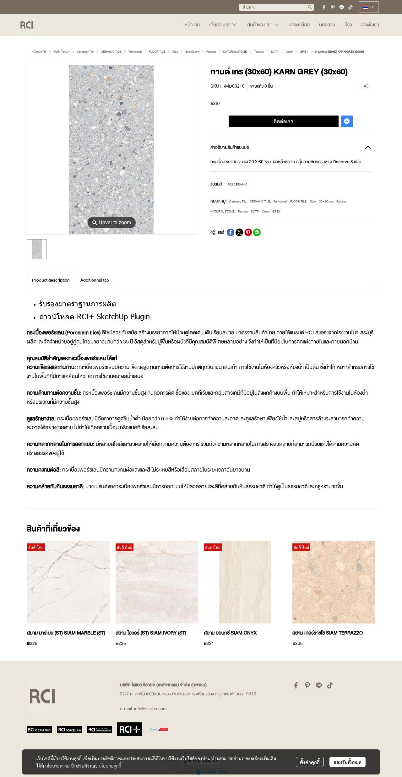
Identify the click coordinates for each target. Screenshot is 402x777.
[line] (341, 7)
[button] (276, 7)
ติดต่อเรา (283, 121)
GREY (304, 51)
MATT (275, 51)
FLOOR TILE (157, 51)
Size (175, 51)
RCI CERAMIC (237, 184)
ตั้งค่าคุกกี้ (310, 762)
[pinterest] (333, 7)
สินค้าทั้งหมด (61, 51)
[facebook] (324, 7)
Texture (259, 51)
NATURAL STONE (235, 51)
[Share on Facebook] (230, 232)
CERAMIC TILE (111, 51)
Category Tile (85, 51)
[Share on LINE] (257, 232)
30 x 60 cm (192, 51)
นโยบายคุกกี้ (110, 766)
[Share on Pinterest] (248, 232)
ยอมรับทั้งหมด (347, 762)
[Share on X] (239, 232)
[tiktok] (350, 7)
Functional (135, 51)
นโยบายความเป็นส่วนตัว (67, 766)
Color (289, 51)
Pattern (211, 51)
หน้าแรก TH (39, 51)
